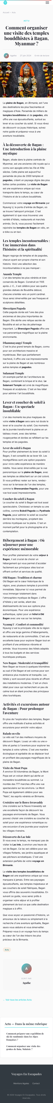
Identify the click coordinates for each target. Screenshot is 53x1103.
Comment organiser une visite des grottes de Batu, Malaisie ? (23, 1048)
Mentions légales (21, 1083)
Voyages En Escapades (26, 1074)
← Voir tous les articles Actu (17, 999)
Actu (14, 12)
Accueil (6, 12)
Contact (36, 1083)
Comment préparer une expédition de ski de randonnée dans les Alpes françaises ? (25, 1036)
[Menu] (47, 2)
